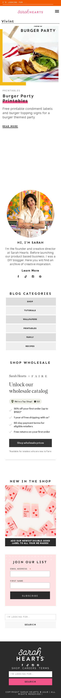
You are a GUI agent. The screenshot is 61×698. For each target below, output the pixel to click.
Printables (12, 90)
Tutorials (30, 310)
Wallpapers (30, 319)
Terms (44, 668)
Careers (29, 668)
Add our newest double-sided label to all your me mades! (30, 542)
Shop (30, 302)
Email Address (20, 569)
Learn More (30, 270)
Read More (10, 126)
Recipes (30, 346)
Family (30, 337)
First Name (16, 581)
